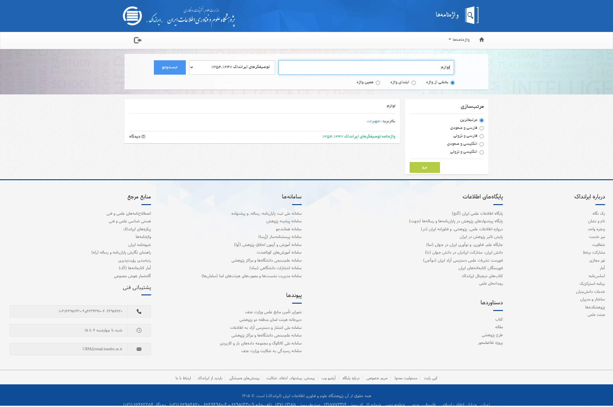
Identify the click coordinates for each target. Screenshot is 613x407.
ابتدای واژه (399, 82)
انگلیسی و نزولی (463, 152)
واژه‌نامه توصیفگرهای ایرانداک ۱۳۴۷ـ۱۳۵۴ (358, 137)
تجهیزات (373, 121)
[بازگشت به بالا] (600, 389)
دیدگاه (135, 137)
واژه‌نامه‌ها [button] (461, 40)
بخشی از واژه (437, 82)
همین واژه (365, 82)
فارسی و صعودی (463, 128)
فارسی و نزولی (465, 136)
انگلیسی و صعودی (462, 144)
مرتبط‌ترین (468, 120)
